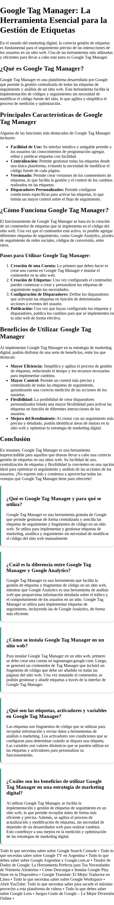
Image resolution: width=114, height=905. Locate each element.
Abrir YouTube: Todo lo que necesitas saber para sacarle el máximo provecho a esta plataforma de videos (56, 886)
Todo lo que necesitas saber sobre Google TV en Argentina (56, 853)
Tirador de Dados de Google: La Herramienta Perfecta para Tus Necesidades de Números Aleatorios (55, 865)
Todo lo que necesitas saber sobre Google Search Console (48, 850)
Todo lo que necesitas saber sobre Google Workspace (57, 879)
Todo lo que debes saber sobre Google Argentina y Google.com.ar (54, 857)
